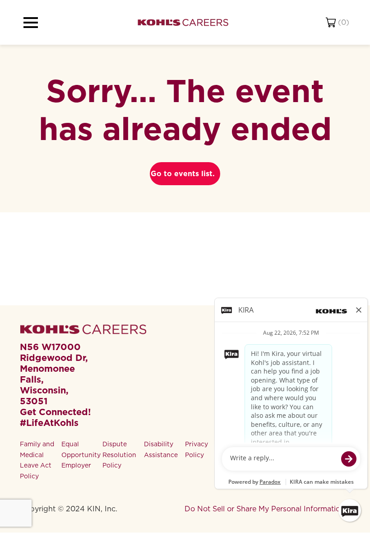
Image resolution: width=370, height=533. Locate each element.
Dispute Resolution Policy (119, 454)
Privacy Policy (196, 449)
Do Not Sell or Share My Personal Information (265, 509)
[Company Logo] (183, 22)
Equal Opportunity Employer (81, 454)
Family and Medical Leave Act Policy (37, 460)
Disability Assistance (161, 449)
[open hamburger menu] (31, 22)
